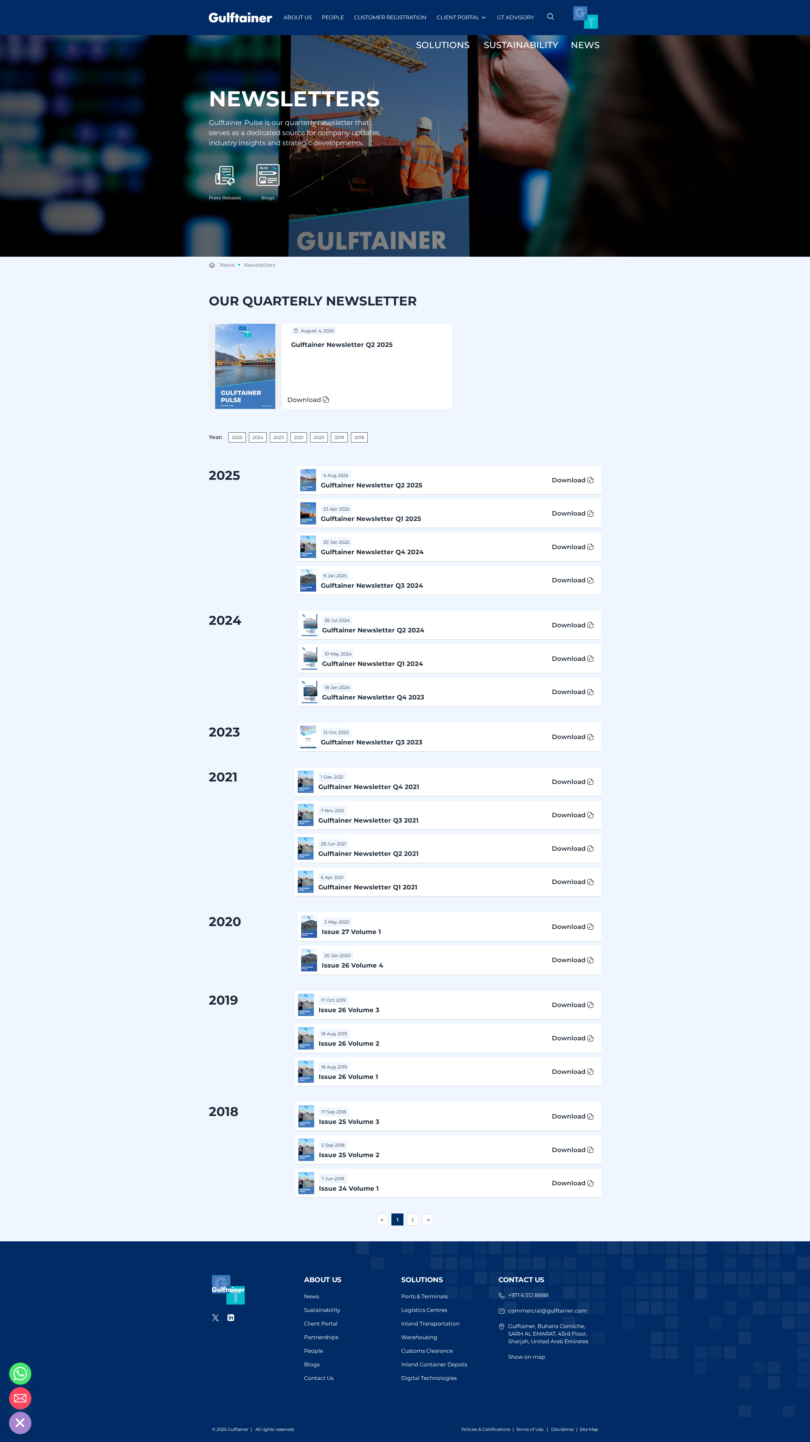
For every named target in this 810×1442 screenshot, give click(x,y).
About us (322, 1280)
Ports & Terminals (424, 1296)
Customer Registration (390, 17)
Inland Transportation (430, 1323)
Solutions (422, 1280)
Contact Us (318, 1378)
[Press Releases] (225, 175)
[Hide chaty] (20, 1423)
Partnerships (321, 1337)
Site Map (589, 1429)
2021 (298, 437)
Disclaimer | (565, 1429)
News (311, 1296)
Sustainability (322, 1310)
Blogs (267, 198)
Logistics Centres (424, 1310)
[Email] (20, 1398)
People (333, 17)
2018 (359, 437)
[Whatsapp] (20, 1374)
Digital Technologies (429, 1378)
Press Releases (225, 198)
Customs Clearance (427, 1351)
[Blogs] (268, 175)
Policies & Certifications (485, 1429)
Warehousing (419, 1337)
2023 (278, 437)
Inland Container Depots (434, 1364)
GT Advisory (515, 17)
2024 (257, 437)
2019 (339, 437)
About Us (298, 17)
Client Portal (458, 17)
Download (569, 480)
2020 (319, 437)
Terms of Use (529, 1429)
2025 (237, 437)
